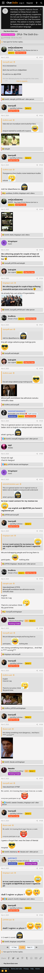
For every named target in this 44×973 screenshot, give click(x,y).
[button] (3, 3)
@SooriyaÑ (5, 398)
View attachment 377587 (11, 787)
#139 (41, 868)
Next (29, 947)
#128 (41, 369)
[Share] (37, 57)
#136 (41, 724)
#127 (41, 325)
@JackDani (23, 70)
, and (14, 263)
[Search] (41, 3)
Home (37, 969)
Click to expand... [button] (22, 81)
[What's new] (36, 3)
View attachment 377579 (11, 587)
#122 (41, 115)
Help (32, 969)
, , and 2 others (20, 193)
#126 (41, 278)
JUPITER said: (7, 920)
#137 (41, 779)
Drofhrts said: (7, 120)
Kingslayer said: (8, 283)
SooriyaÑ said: (8, 62)
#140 (41, 915)
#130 (41, 454)
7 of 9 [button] (22, 947)
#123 (41, 165)
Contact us (5, 969)
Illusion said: (7, 729)
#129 (41, 421)
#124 (41, 209)
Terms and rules (16, 969)
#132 (41, 531)
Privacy (26, 969)
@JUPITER (27, 508)
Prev (15, 947)
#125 (41, 250)
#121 (41, 57)
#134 (41, 628)
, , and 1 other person (19, 99)
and (11, 353)
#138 (41, 821)
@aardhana (12, 189)
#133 (41, 579)
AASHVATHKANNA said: (11, 484)
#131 (41, 479)
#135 (41, 671)
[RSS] (6, 970)
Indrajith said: (7, 583)
